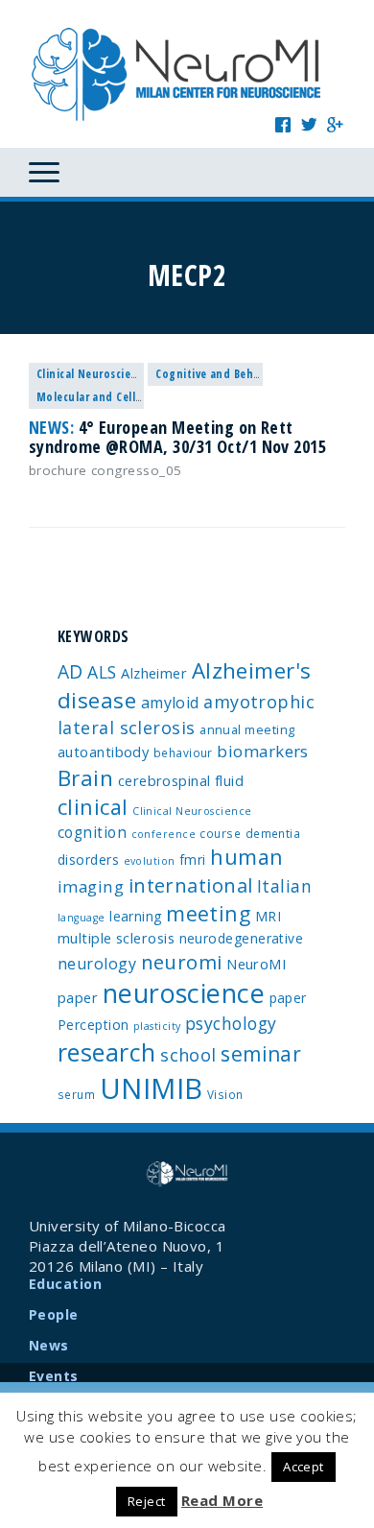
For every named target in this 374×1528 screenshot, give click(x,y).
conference (164, 834)
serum (76, 1094)
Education (65, 1284)
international (191, 885)
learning (135, 916)
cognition (92, 832)
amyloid (170, 702)
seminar (261, 1053)
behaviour (183, 752)
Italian (284, 885)
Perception (93, 1024)
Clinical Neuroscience (92, 374)
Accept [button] (303, 1466)
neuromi (181, 961)
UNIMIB (151, 1088)
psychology (231, 1023)
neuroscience (184, 993)
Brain (85, 778)
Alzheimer (154, 672)
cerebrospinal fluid (181, 780)
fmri (192, 859)
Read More (222, 1500)
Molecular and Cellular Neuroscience (133, 397)
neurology (97, 963)
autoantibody (103, 751)
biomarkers (263, 751)
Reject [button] (147, 1501)
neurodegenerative (241, 938)
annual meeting (246, 729)
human (246, 857)
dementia (273, 833)
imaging (91, 886)
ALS (101, 671)
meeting (208, 913)
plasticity (157, 1026)
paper (288, 998)
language (81, 917)
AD (70, 671)
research (107, 1052)
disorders (88, 859)
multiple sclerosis (116, 937)
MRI (268, 916)
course (220, 833)
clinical (93, 807)
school (188, 1054)
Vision (225, 1094)
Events (54, 1376)
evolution (149, 861)
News (49, 1345)
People (54, 1314)
